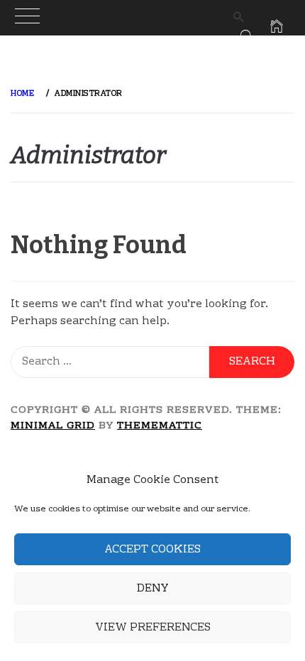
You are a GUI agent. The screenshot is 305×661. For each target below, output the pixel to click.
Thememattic (159, 426)
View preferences (153, 627)
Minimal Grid (53, 426)
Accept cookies (152, 549)
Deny (152, 588)
